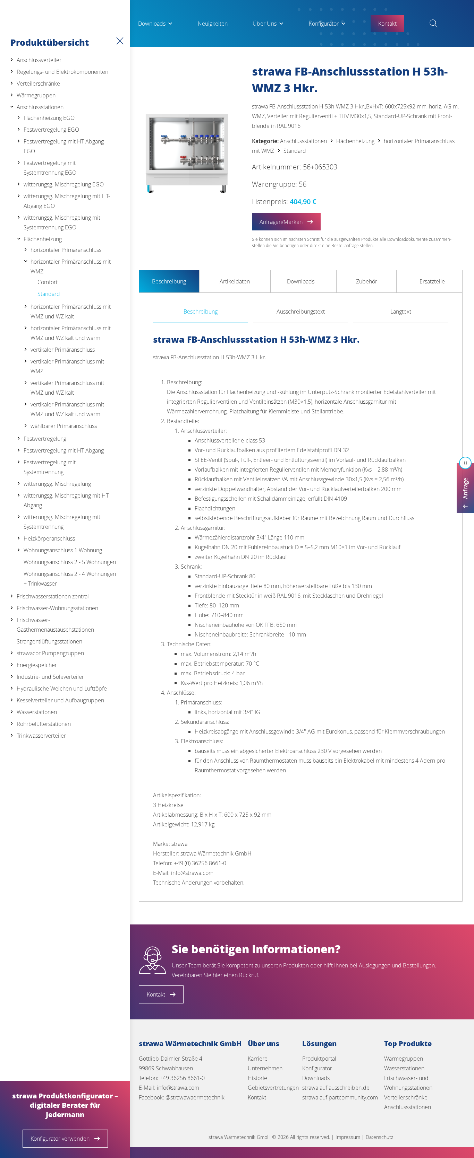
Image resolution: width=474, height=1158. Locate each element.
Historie (257, 1078)
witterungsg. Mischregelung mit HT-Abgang (67, 500)
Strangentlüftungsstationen (49, 641)
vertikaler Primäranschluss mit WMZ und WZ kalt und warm (67, 409)
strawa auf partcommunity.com (340, 1097)
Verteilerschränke (38, 83)
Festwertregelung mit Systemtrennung (50, 467)
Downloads (152, 23)
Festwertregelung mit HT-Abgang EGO (64, 146)
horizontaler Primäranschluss (66, 250)
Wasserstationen (37, 712)
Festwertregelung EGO (51, 129)
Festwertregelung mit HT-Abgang (64, 450)
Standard (48, 294)
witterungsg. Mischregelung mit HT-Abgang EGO (67, 201)
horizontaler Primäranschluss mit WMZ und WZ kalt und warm (71, 333)
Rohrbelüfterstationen (44, 724)
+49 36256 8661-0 (182, 1078)
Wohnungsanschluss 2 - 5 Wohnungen (70, 562)
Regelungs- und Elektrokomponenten (62, 72)
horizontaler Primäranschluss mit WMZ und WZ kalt (71, 311)
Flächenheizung (43, 239)
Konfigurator (324, 23)
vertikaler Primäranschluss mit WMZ (67, 366)
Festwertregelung (45, 438)
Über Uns (265, 23)
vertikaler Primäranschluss (63, 349)
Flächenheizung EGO (49, 118)
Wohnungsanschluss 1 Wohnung (63, 550)
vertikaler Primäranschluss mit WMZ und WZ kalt (67, 387)
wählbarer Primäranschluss (64, 426)
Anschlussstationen (40, 107)
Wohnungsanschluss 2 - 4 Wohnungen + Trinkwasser (70, 578)
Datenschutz (379, 1137)
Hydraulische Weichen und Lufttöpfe (62, 688)
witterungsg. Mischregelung (57, 484)
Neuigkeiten (213, 23)
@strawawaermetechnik (195, 1097)
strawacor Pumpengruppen (50, 653)
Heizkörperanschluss (49, 538)
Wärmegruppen (36, 95)
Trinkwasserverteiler (41, 735)
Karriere (258, 1058)
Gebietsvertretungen (273, 1087)
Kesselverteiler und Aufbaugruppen (60, 700)
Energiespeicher (37, 665)
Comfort (47, 282)
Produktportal (319, 1058)
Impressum (348, 1137)
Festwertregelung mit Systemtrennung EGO (50, 167)
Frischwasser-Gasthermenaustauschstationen (55, 624)
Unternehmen (265, 1068)
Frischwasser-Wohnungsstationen (57, 608)
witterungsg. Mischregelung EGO (64, 184)
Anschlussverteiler (39, 60)
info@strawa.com (178, 1087)
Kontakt (257, 1097)
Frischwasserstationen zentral (53, 596)
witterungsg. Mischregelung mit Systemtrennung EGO (62, 222)
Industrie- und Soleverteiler (50, 677)
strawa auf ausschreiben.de (336, 1087)
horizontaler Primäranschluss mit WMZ (71, 266)
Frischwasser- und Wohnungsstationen (408, 1082)
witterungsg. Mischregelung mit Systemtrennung (62, 521)
